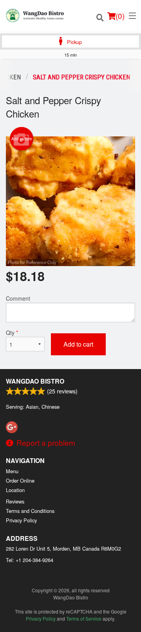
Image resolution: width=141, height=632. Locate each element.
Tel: (29, 560)
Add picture (21, 138)
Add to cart (78, 344)
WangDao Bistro (35, 381)
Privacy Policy (21, 520)
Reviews (15, 501)
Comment (18, 298)
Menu (12, 471)
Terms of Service (83, 618)
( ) (120, 15)
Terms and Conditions (30, 510)
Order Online (20, 480)
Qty (12, 332)
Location (15, 490)
